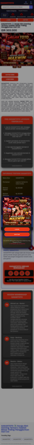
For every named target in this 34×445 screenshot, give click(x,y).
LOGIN (17, 229)
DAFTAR (17, 234)
